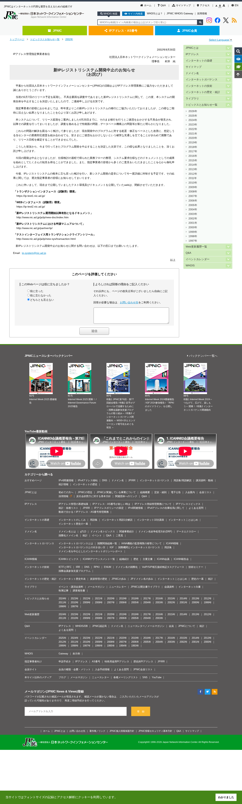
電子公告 (176, 492)
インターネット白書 (189, 586)
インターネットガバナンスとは (76, 543)
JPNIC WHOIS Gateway (180, 13)
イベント (97, 535)
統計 (85, 535)
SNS (144, 677)
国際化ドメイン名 (68, 535)
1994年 (123, 645)
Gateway (63, 653)
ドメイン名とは (67, 531)
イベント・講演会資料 (71, 586)
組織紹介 (124, 559)
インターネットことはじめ (183, 519)
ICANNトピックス (68, 559)
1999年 (192, 232)
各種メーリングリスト (125, 677)
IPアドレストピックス (188, 504)
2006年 (192, 200)
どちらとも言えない (42, 299)
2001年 (192, 222)
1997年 (192, 240)
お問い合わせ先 (129, 302)
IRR (78, 567)
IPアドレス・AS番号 (123, 30)
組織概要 (145, 492)
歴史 (135, 559)
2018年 (192, 147)
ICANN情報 (172, 543)
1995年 (111, 645)
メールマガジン (96, 586)
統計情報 (63, 484)
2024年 (192, 120)
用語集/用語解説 (183, 480)
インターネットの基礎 (199, 60)
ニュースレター (117, 586)
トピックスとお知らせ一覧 (45, 39)
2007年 (192, 196)
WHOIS (190, 265)
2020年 (192, 138)
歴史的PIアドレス (143, 661)
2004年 (192, 209)
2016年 (192, 155)
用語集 (93, 519)
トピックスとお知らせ (37, 598)
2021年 (192, 133)
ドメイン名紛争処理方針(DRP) (155, 531)
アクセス (205, 5)
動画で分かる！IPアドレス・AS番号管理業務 (84, 511)
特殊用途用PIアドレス (117, 661)
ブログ (62, 677)
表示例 (76, 653)
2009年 (192, 187)
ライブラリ (192, 98)
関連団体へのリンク (126, 496)
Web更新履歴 (32, 614)
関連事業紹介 (126, 531)
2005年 (192, 205)
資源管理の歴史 (98, 578)
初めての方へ (66, 492)
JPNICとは (192, 47)
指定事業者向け (33, 661)
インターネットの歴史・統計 (203, 92)
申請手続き (65, 661)
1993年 (135, 645)
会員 (171, 626)
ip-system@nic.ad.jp (34, 252)
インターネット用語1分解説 (117, 519)
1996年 (99, 645)
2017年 (192, 151)
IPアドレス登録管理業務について (153, 504)
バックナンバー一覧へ (203, 355)
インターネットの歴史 (85, 484)
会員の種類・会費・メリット (75, 669)
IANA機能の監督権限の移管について (141, 543)
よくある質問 (196, 508)
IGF (112, 547)
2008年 (192, 191)
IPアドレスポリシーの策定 (109, 508)
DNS (104, 480)
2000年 (192, 227)
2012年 (192, 173)
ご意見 (119, 535)
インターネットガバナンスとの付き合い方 (82, 547)
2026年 (192, 111)
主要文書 (148, 559)
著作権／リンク (97, 731)
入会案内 (190, 492)
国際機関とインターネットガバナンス (139, 547)
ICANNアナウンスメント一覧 (99, 559)
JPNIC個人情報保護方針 (121, 731)
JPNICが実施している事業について (116, 492)
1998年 (192, 236)
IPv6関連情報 (66, 480)
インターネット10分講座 (150, 519)
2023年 (192, 124)
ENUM (107, 567)
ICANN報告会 (181, 559)
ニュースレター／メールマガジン (146, 626)
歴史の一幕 (197, 578)
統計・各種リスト (68, 508)
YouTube (156, 677)
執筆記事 (63, 590)
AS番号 (96, 661)
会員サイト (31, 669)
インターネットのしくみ (72, 519)
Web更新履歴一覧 (196, 246)
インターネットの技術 (199, 86)
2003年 (192, 214)
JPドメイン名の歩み (141, 578)
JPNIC (57, 30)
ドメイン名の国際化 (127, 567)
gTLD (83, 531)
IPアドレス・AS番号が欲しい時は (111, 504)
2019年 (192, 142)
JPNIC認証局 (99, 626)
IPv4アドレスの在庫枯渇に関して (165, 508)
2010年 (192, 182)
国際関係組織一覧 (107, 543)
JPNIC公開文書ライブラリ (145, 586)
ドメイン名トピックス (102, 531)
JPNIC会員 (189, 30)
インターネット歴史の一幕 (73, 523)
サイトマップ (183, 5)
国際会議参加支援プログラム (75, 571)
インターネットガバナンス (201, 79)
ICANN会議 (163, 559)
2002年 (69, 39)
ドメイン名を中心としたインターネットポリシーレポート (91, 551)
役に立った (36, 291)
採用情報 (202, 13)
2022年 (192, 129)
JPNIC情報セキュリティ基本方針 (155, 731)
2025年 (192, 115)
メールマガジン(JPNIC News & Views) (51, 691)
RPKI (97, 567)
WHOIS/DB (81, 626)
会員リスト (205, 492)
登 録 (140, 711)
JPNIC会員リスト (143, 669)
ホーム (147, 5)
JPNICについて (186, 626)
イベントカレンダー (197, 259)
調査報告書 (79, 590)
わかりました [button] (226, 797)
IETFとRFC (65, 567)
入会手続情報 (102, 669)
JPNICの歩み (119, 578)
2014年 (192, 164)
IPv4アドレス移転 (88, 480)
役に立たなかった (40, 295)
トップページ (17, 39)
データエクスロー (186, 531)
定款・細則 (160, 492)
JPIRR (131, 480)
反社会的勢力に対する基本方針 (93, 496)
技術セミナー (195, 567)
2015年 (192, 160)
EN (236, 5)
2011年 (192, 178)
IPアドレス (192, 54)
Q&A (163, 5)
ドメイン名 (192, 73)
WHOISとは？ (155, 13)
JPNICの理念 (85, 492)
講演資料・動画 (204, 480)
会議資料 (169, 586)
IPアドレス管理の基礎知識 (73, 504)
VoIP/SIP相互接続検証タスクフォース (163, 567)
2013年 (192, 169)
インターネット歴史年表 (72, 578)
